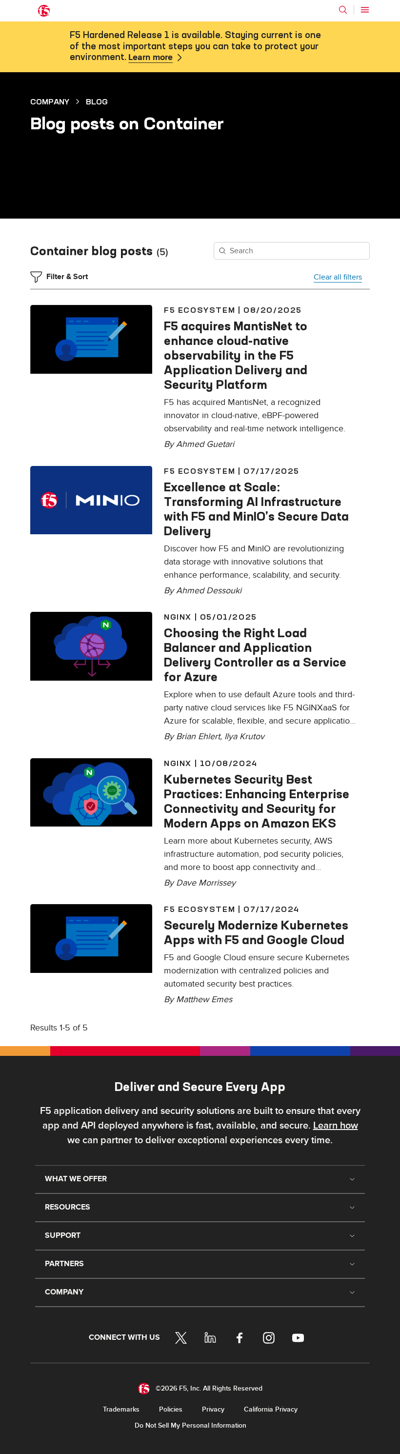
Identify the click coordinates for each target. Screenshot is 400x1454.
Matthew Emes (204, 999)
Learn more (150, 57)
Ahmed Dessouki (208, 591)
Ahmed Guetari (205, 444)
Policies (170, 1409)
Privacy (213, 1409)
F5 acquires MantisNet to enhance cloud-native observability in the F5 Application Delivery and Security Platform (235, 355)
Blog (97, 101)
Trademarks (121, 1409)
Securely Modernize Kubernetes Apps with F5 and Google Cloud (256, 932)
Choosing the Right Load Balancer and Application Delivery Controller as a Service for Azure (255, 655)
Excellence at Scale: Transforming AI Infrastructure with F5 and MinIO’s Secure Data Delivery (256, 509)
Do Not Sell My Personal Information (190, 1425)
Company (49, 101)
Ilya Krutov (244, 736)
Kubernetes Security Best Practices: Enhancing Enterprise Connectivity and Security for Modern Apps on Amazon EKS (256, 801)
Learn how (335, 1125)
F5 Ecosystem (199, 310)
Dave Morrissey (206, 883)
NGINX (178, 617)
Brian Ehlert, (200, 736)
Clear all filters (338, 277)
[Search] (343, 10)
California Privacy (271, 1409)
